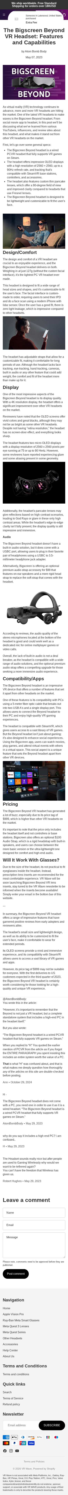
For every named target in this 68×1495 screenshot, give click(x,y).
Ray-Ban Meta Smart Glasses (21, 1320)
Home (6, 1308)
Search (7, 1392)
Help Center (10, 1350)
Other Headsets (12, 1338)
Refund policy (11, 1404)
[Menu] (4, 15)
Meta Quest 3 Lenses (16, 1326)
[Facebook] (5, 1451)
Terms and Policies (34, 1461)
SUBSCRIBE (52, 1425)
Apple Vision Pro (13, 1314)
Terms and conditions (16, 1374)
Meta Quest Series (14, 1332)
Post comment (16, 1273)
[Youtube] (17, 1451)
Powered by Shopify (44, 1468)
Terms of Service (13, 1398)
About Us (8, 1356)
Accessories (10, 1344)
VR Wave (27, 1468)
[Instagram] (11, 1451)
